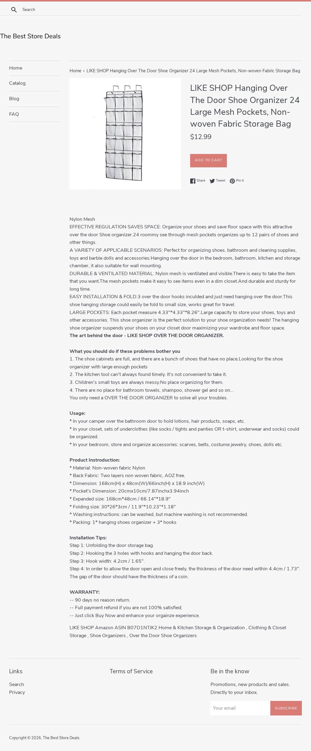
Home (15, 68)
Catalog (17, 83)
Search (16, 684)
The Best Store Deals (61, 738)
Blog (14, 98)
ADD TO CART (208, 160)
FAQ (14, 114)
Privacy (17, 692)
